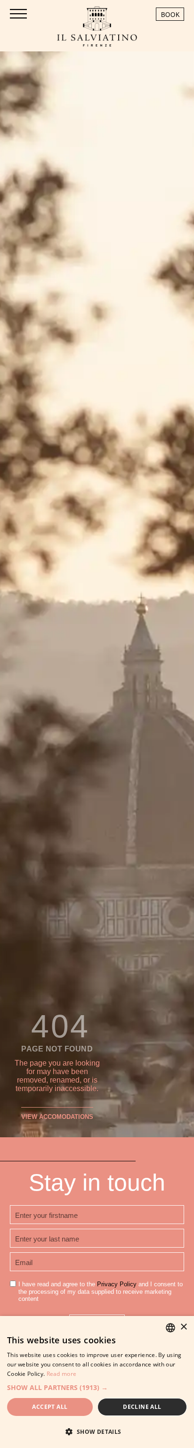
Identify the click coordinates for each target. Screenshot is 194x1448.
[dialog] (97, 1382)
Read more (62, 1374)
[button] (97, 1387)
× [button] (183, 1327)
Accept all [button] (49, 1407)
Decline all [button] (142, 1407)
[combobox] (170, 1327)
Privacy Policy (117, 1284)
